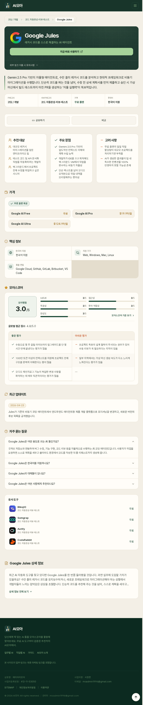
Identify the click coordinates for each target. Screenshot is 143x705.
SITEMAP (9, 687)
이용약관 (45, 687)
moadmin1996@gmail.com (97, 681)
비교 (104, 120)
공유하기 (40, 120)
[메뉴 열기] (135, 5)
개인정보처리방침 (27, 687)
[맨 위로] (136, 697)
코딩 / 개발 (13, 19)
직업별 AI (20, 652)
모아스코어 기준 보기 (121, 315)
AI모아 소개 (42, 652)
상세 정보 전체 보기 (19, 591)
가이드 (31, 652)
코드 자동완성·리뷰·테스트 (37, 19)
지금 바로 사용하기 (69, 51)
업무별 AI (8, 652)
